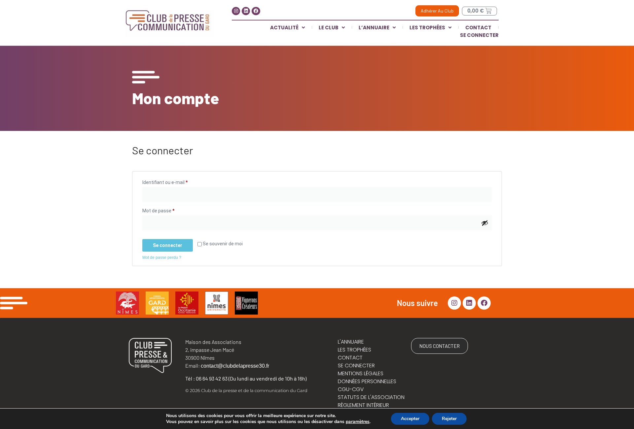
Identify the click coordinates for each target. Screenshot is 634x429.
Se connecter (479, 35)
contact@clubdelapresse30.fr (235, 366)
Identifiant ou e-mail (176, 181)
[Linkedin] (246, 11)
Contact (478, 27)
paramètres (358, 422)
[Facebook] (256, 11)
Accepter (410, 418)
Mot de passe (169, 209)
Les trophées (427, 27)
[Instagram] (236, 11)
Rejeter (449, 418)
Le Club (328, 27)
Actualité (284, 27)
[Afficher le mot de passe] (484, 223)
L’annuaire (374, 27)
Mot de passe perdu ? (161, 257)
